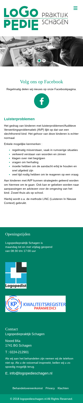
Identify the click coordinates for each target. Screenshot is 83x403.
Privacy (50, 388)
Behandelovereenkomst (27, 388)
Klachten (63, 388)
